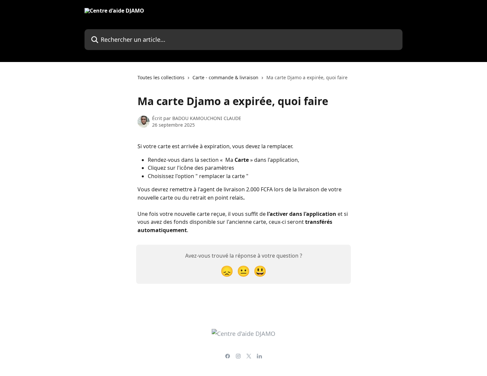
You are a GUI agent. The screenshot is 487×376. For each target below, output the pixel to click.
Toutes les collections (161, 77)
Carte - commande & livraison (225, 77)
